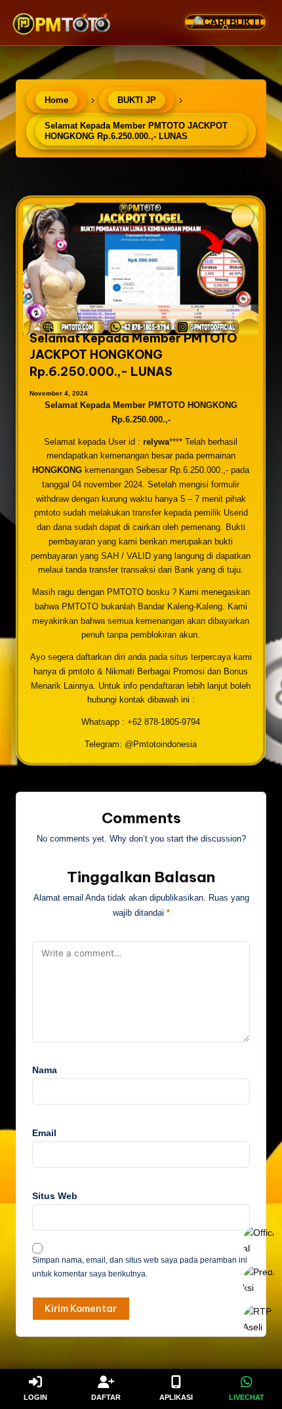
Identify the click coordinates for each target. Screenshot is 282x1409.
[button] (238, 61)
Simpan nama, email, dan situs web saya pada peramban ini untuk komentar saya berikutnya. (139, 1267)
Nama (44, 1070)
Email (44, 1133)
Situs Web (54, 1196)
